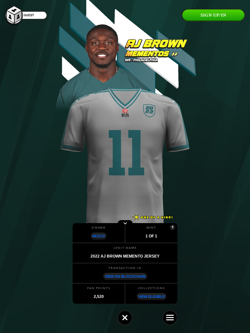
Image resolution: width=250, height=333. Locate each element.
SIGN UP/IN (213, 15)
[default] (125, 318)
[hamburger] (170, 318)
